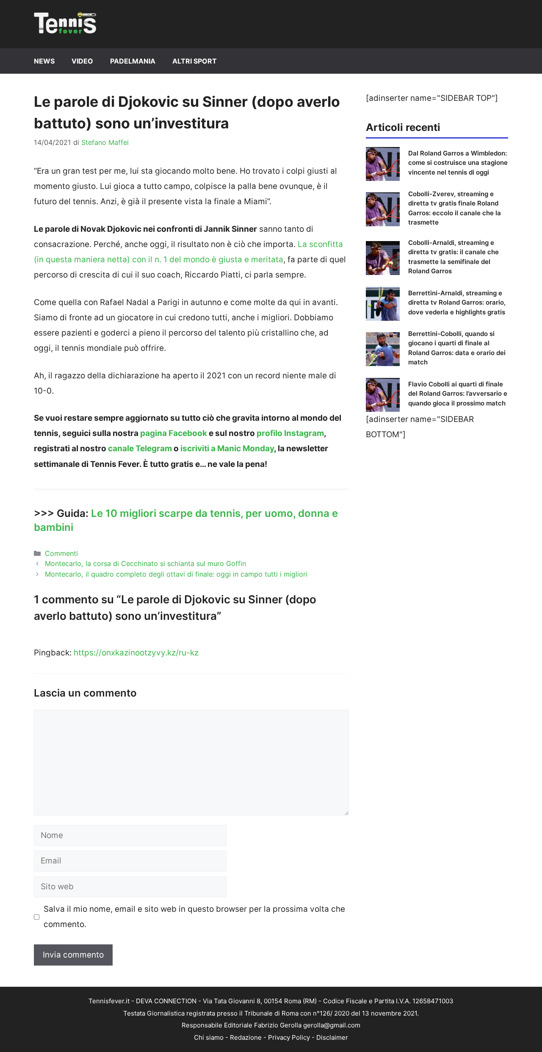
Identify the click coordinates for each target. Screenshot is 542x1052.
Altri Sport (194, 61)
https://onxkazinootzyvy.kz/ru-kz (136, 653)
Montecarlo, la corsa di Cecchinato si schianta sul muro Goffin (145, 563)
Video (82, 61)
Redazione (246, 1037)
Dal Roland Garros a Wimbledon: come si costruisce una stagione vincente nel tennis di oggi (458, 162)
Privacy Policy (289, 1037)
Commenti (61, 553)
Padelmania (132, 61)
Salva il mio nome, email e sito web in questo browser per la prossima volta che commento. (194, 916)
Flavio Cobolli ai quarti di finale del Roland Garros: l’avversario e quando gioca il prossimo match (457, 393)
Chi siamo (209, 1037)
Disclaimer (332, 1037)
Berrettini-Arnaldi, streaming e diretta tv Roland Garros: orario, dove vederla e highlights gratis (457, 302)
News (44, 61)
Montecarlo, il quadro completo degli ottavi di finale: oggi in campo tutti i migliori (176, 574)
